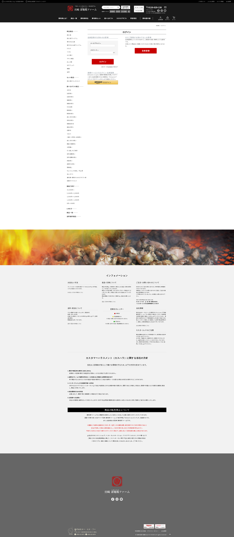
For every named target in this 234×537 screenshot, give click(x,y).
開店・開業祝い (71, 144)
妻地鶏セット (96, 18)
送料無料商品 (71, 216)
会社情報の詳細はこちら (142, 325)
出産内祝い (70, 97)
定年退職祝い (71, 154)
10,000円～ (70, 190)
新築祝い (69, 110)
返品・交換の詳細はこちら (109, 301)
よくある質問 (211, 1)
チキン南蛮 (123, 11)
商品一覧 (74, 18)
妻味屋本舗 (146, 18)
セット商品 (70, 77)
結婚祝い (69, 100)
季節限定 (133, 18)
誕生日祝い (70, 127)
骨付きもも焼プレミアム (74, 45)
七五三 (69, 134)
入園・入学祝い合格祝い (74, 137)
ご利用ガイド (201, 1)
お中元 (69, 90)
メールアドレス (95, 43)
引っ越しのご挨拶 (72, 150)
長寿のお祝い (71, 164)
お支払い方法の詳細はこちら (75, 292)
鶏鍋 (68, 69)
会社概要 (228, 1)
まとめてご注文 (139, 7)
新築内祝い (70, 113)
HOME (158, 25)
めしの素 (69, 62)
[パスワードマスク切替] (114, 52)
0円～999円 (71, 203)
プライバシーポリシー (153, 531)
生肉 (68, 72)
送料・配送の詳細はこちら (74, 323)
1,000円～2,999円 (73, 200)
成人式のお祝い (72, 140)
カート (174, 19)
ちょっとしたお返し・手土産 (75, 171)
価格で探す (70, 186)
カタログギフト (122, 18)
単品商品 (70, 31)
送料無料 (112, 11)
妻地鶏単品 (84, 18)
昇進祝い (69, 161)
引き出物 (69, 107)
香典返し (69, 167)
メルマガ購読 (220, 1)
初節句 (69, 130)
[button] (103, 82)
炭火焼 (118, 11)
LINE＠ (69, 209)
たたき (69, 48)
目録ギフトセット (72, 181)
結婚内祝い (70, 103)
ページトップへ (170, 534)
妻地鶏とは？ (62, 18)
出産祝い (69, 93)
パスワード (94, 50)
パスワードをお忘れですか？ (109, 67)
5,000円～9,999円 (73, 193)
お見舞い (69, 147)
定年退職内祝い (72, 157)
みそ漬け (69, 55)
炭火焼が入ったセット (73, 81)
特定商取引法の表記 (140, 531)
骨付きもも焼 (71, 42)
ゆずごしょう (70, 65)
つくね (69, 52)
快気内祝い (70, 120)
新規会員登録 (31, 1)
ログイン (167, 19)
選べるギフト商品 (73, 86)
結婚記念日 (70, 124)
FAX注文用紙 (139, 10)
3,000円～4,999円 (73, 196)
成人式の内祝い (72, 117)
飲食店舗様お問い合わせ (125, 7)
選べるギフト (108, 18)
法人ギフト (70, 174)
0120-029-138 (155, 7)
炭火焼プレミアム (72, 38)
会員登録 (160, 19)
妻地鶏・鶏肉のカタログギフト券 (76, 177)
